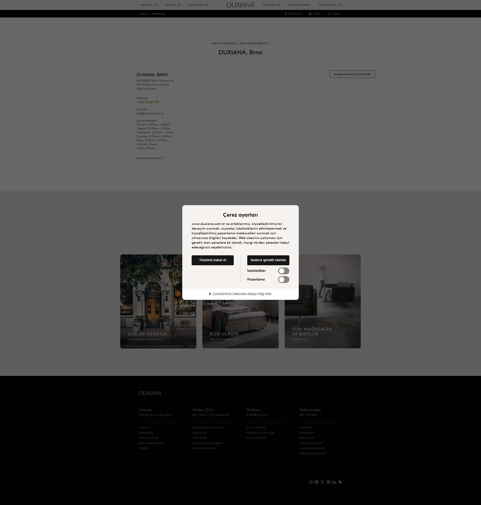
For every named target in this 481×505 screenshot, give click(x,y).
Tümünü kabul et (212, 260)
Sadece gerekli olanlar (268, 260)
